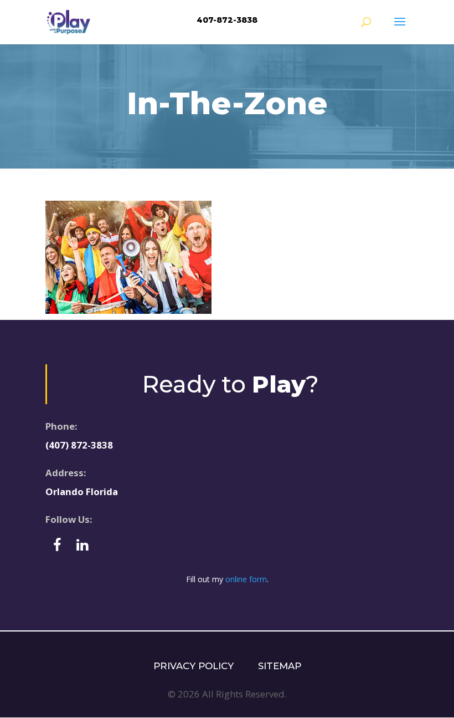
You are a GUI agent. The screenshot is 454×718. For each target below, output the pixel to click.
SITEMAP (279, 665)
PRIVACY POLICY (193, 665)
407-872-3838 (227, 20)
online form (246, 579)
